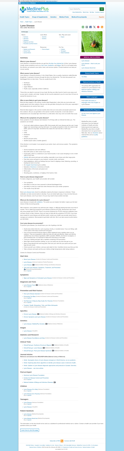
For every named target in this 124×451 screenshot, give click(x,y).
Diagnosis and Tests (28, 42)
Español (101, 17)
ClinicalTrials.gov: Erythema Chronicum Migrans (37, 345)
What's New (86, 12)
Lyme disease (28, 414)
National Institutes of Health (89, 447)
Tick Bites (84, 76)
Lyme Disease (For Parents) (32, 394)
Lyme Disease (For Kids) (31, 389)
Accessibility (42, 445)
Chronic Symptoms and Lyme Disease (35, 317)
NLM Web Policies (30, 445)
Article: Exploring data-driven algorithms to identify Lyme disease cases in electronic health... (50, 362)
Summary (25, 37)
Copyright (37, 445)
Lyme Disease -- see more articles (33, 368)
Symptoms (26, 40)
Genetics (53, 17)
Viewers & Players (59, 445)
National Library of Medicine (28, 3)
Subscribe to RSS (55, 441)
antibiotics (40, 202)
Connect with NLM (69, 441)
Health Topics (24, 17)
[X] (94, 27)
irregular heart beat (31, 165)
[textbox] (84, 9)
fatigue (59, 65)
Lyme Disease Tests (29, 285)
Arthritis (26, 157)
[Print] (87, 27)
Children (63, 49)
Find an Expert (45, 49)
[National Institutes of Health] (20, 3)
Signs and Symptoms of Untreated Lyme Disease (38, 278)
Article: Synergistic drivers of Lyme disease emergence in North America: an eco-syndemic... (50, 360)
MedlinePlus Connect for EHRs (84, 445)
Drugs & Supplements (39, 17)
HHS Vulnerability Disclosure (70, 445)
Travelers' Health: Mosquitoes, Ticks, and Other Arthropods (41, 305)
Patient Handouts (65, 52)
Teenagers (63, 51)
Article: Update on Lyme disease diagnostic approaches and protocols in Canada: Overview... (50, 365)
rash (42, 65)
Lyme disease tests (28, 192)
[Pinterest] (98, 27)
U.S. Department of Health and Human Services (71, 447)
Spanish (29, 271)
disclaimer (96, 132)
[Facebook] (90, 27)
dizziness (33, 167)
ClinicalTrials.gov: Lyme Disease (33, 348)
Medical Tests (64, 17)
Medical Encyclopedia (79, 17)
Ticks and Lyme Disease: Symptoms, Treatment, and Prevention (42, 267)
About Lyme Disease (29, 259)
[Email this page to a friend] (83, 27)
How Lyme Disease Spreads (32, 293)
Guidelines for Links (50, 445)
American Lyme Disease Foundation (34, 375)
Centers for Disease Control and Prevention (36, 378)
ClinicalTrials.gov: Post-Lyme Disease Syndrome (37, 350)
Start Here (25, 38)
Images (62, 37)
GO (102, 9)
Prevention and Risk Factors (30, 43)
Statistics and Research (29, 49)
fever (45, 65)
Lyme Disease (28, 262)
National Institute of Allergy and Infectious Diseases (38, 382)
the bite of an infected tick (56, 63)
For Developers (94, 445)
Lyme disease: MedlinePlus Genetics (34, 324)
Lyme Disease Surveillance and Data (34, 338)
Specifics (44, 37)
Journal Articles (27, 52)
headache (51, 65)
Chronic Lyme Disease (30, 314)
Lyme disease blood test (31, 418)
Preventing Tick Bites (30, 296)
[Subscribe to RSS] (102, 27)
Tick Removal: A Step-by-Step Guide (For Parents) (38, 301)
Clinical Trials (26, 51)
